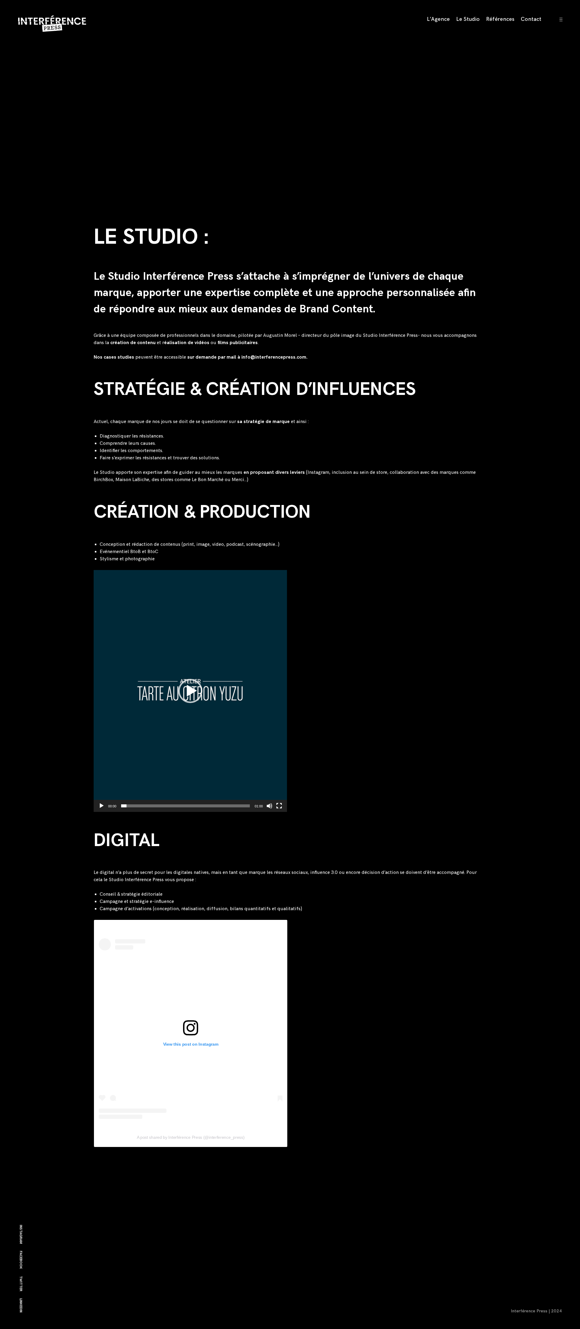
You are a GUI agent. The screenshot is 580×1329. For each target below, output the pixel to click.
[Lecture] (101, 806)
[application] (190, 691)
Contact (531, 19)
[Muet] (269, 806)
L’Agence (438, 19)
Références (500, 19)
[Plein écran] (279, 806)
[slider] (185, 805)
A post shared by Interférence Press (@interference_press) (191, 1137)
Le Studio (468, 19)
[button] (190, 691)
